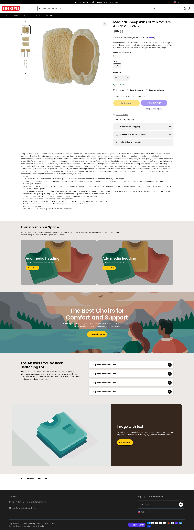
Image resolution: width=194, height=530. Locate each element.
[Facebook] (120, 119)
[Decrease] (116, 78)
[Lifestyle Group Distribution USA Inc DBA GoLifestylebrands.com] (11, 8)
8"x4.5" (117, 66)
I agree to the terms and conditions (130, 96)
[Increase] (127, 78)
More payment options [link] (154, 109)
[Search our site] (40, 8)
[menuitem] (5, 15)
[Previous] (37, 57)
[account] (189, 8)
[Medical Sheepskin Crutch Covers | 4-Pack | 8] (104, 23)
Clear (154, 8)
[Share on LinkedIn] (132, 119)
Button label (32, 268)
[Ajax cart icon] (184, 8)
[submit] (181, 504)
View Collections (97, 334)
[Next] (105, 57)
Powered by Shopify (36, 526)
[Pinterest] (128, 119)
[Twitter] (124, 119)
